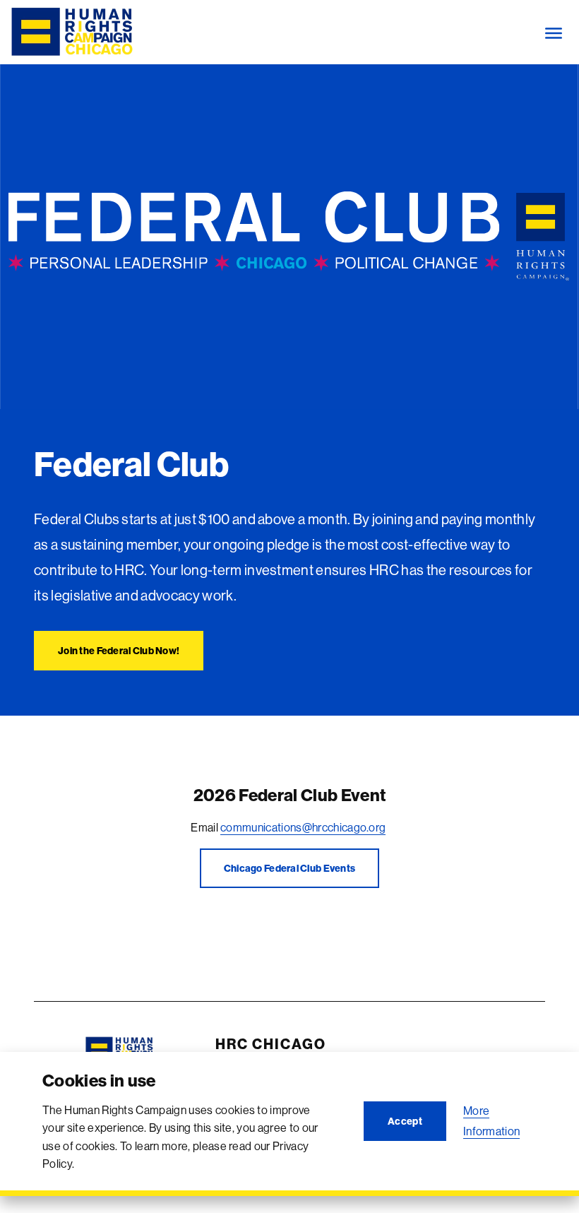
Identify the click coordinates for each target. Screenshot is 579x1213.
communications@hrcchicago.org (303, 827)
